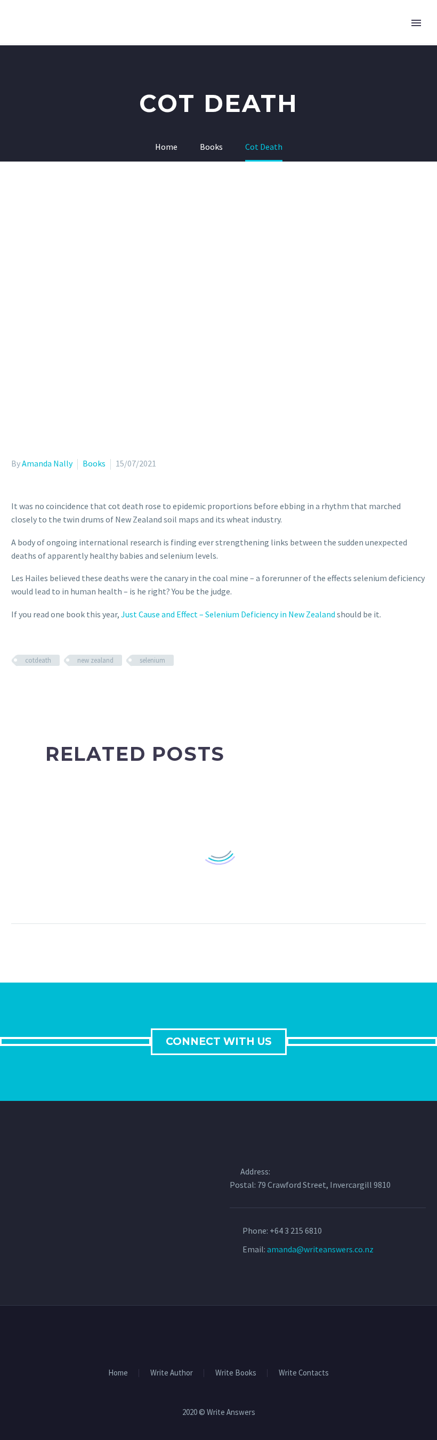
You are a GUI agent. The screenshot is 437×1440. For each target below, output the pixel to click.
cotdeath (38, 660)
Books (94, 463)
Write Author (171, 1373)
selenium (152, 660)
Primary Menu (416, 23)
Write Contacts (304, 1373)
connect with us (219, 1041)
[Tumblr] (64, 691)
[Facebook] (18, 691)
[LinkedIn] (80, 691)
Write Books (235, 1373)
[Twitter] (33, 691)
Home (118, 1373)
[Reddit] (95, 691)
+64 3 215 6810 (296, 1230)
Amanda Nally (47, 463)
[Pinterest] (49, 691)
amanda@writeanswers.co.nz (320, 1249)
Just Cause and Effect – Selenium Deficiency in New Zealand (228, 614)
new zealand (95, 660)
